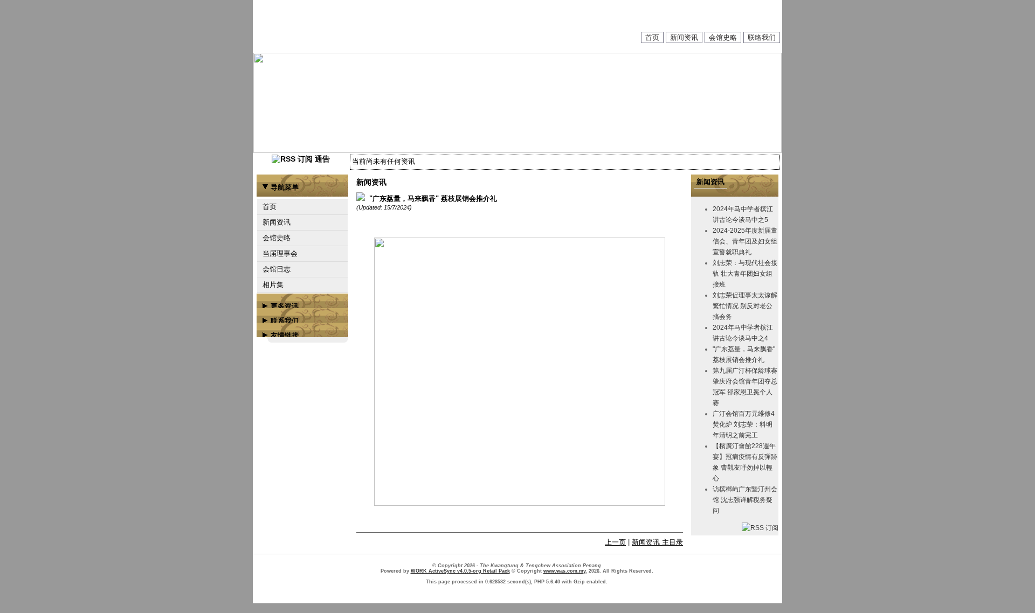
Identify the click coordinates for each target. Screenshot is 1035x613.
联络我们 (762, 37)
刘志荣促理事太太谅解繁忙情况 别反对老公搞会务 (745, 306)
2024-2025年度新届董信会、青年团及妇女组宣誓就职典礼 (745, 241)
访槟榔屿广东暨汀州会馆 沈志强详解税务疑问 (745, 499)
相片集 (273, 285)
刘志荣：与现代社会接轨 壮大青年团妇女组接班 (745, 273)
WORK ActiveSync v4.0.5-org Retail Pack (460, 571)
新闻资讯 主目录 (657, 542)
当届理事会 (280, 253)
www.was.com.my (564, 571)
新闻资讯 (684, 37)
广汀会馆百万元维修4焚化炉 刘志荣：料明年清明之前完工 (744, 424)
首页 (652, 37)
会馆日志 (277, 269)
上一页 (615, 542)
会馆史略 (723, 37)
